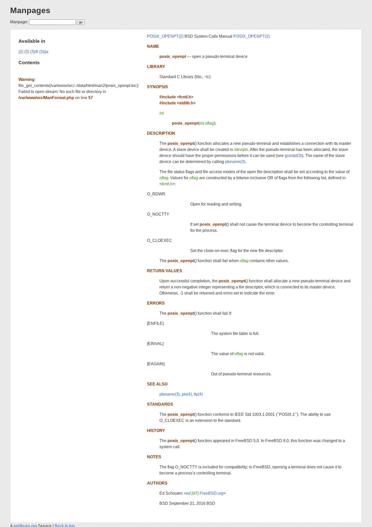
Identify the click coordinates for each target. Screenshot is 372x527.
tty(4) (198, 394)
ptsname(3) (235, 161)
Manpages (30, 10)
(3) (26, 52)
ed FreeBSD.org (204, 493)
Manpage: (19, 22)
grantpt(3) (293, 155)
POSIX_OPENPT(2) (165, 36)
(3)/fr (34, 52)
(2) (20, 52)
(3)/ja (43, 52)
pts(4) (187, 394)
